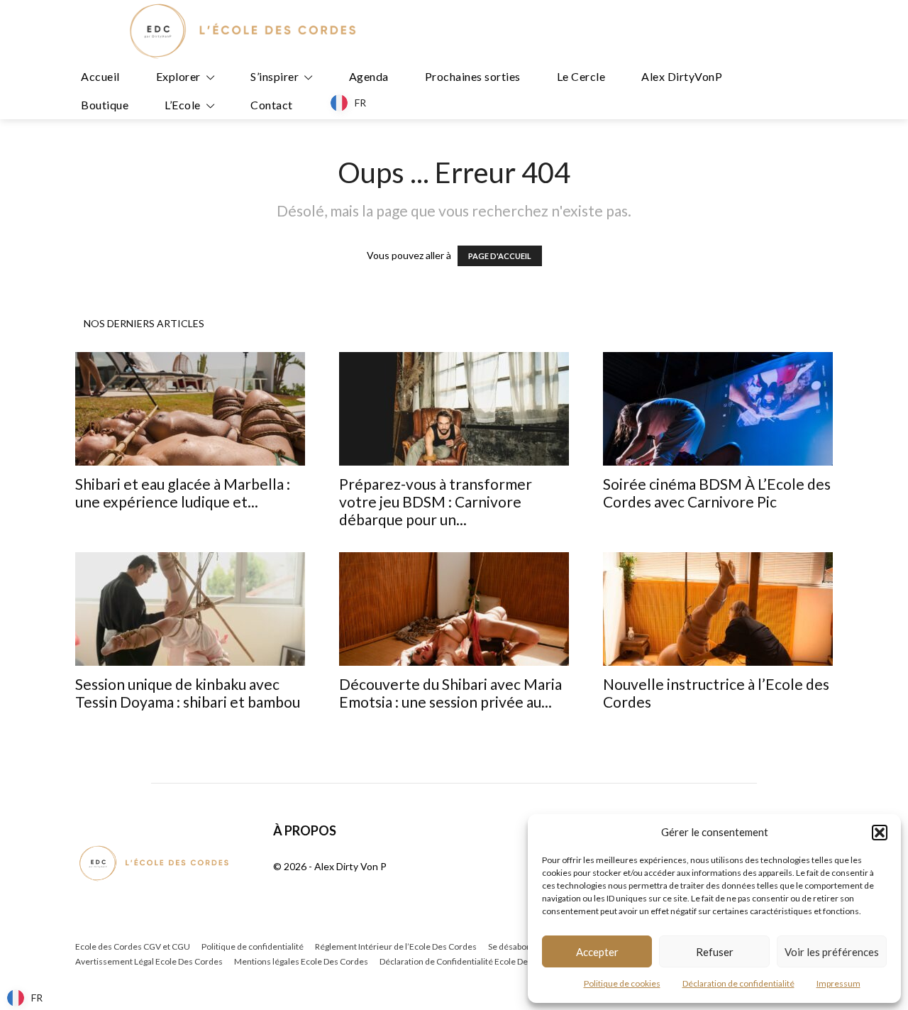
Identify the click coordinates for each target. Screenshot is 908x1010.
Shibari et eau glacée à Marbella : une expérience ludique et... (182, 492)
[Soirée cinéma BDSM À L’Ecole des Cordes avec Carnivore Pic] (718, 409)
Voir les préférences (832, 951)
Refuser (714, 951)
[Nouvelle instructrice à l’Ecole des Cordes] (718, 609)
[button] (880, 832)
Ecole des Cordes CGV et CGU (132, 946)
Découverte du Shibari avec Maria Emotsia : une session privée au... (450, 692)
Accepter (597, 951)
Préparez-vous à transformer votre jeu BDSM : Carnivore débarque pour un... (435, 501)
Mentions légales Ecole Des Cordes (301, 961)
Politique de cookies (622, 983)
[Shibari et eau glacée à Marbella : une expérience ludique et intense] (190, 409)
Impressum (838, 983)
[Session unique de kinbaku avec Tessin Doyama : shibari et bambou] (190, 609)
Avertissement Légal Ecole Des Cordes (149, 961)
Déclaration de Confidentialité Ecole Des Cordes (471, 961)
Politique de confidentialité (252, 946)
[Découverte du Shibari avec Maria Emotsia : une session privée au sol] (454, 609)
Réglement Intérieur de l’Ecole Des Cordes (396, 946)
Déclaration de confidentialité (738, 983)
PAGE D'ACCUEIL (499, 255)
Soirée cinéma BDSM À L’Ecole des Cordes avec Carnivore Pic (717, 492)
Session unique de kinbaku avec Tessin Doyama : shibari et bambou (187, 692)
